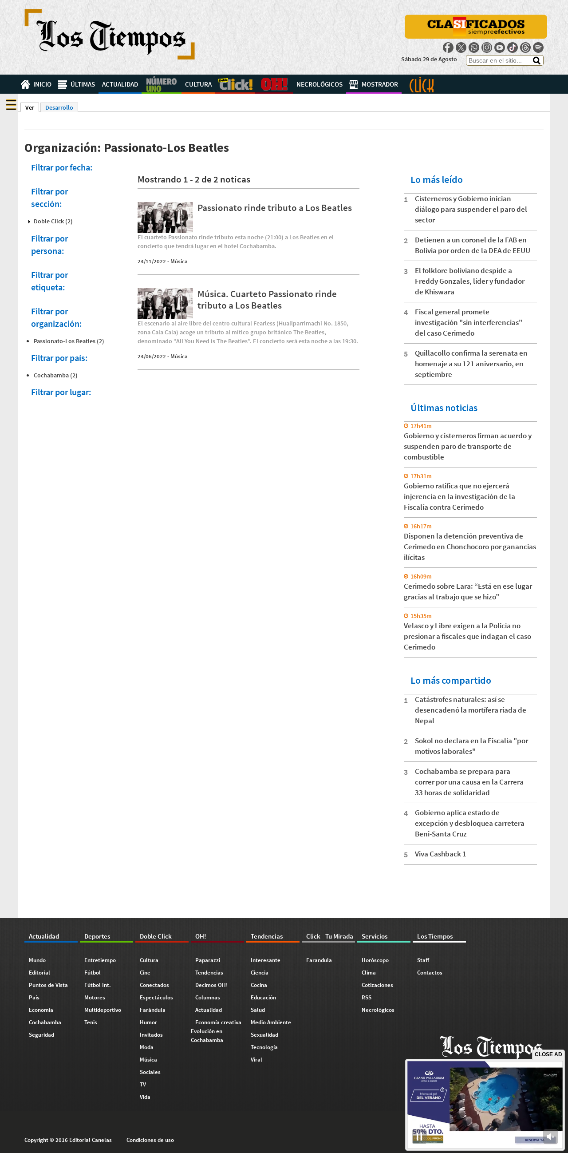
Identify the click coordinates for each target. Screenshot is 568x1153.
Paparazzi (207, 960)
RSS (366, 997)
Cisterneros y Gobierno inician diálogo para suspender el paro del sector (471, 209)
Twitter (461, 47)
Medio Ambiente (271, 1022)
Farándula (153, 1010)
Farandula (319, 960)
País (34, 997)
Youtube (499, 47)
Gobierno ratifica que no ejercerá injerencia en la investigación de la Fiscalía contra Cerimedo (459, 496)
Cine (145, 972)
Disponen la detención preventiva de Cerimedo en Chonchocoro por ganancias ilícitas (470, 546)
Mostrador (380, 84)
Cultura (198, 84)
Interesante (265, 960)
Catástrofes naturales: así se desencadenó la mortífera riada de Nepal (470, 709)
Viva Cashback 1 (440, 854)
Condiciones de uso (150, 1140)
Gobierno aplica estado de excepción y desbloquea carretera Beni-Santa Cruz (470, 823)
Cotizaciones (377, 985)
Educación (263, 997)
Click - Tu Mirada (422, 84)
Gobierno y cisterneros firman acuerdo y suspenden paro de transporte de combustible (468, 446)
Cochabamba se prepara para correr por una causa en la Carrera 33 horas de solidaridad (469, 781)
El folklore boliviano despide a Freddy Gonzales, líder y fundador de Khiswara (470, 281)
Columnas (207, 997)
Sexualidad (264, 1034)
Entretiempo (100, 960)
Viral (256, 1059)
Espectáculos (156, 997)
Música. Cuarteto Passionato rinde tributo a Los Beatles (267, 299)
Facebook (448, 47)
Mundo (37, 960)
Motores (94, 997)
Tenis (90, 1022)
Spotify (538, 47)
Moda (147, 1047)
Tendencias (209, 972)
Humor (148, 1022)
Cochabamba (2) (56, 375)
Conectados (154, 985)
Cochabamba (45, 1022)
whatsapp (474, 47)
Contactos (429, 972)
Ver (32, 107)
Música (179, 261)
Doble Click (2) (53, 221)
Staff (423, 960)
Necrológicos (319, 84)
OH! (274, 84)
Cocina (259, 985)
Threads (525, 47)
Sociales (150, 1072)
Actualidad (120, 84)
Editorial (39, 972)
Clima (369, 972)
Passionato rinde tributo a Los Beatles (274, 208)
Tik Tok (512, 47)
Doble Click (235, 84)
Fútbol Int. (97, 985)
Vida (145, 1097)
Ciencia (259, 972)
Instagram (486, 47)
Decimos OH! (211, 985)
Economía (41, 1010)
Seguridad (41, 1034)
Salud (258, 1010)
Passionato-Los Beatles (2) (69, 341)
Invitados (151, 1034)
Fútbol (92, 972)
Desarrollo (59, 107)
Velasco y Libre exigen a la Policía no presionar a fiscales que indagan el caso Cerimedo (467, 636)
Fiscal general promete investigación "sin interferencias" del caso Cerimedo (468, 322)
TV (143, 1084)
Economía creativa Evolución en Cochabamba (216, 1031)
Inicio (42, 84)
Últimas (83, 84)
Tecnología (264, 1047)
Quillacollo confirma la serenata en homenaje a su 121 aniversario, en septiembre (471, 363)
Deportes (161, 84)
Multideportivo (102, 1010)
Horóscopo (375, 960)
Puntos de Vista (48, 985)
